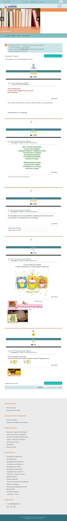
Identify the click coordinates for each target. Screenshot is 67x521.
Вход (18, 35)
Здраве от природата (13, 484)
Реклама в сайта (11, 447)
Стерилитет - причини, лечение (16, 474)
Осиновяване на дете (13, 442)
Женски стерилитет (12, 479)
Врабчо (41, 49)
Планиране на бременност (14, 456)
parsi (33, 198)
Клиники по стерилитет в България (17, 432)
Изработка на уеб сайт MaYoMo (33, 518)
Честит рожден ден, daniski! (19, 83)
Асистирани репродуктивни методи (17, 486)
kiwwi (33, 339)
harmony (33, 247)
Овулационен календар (13, 410)
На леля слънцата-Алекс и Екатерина (18, 176)
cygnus (31, 49)
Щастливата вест (11, 459)
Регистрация (25, 35)
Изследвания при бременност (15, 461)
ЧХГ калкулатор (11, 408)
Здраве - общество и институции (16, 439)
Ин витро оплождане (13, 491)
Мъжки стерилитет (12, 476)
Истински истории (12, 420)
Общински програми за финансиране (17, 437)
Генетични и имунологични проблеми (17, 481)
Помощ (14, 35)
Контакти (33, 2)
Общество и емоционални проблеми (17, 422)
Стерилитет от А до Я (13, 494)
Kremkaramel (33, 71)
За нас (25, 2)
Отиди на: (40, 387)
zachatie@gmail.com (5, 2)
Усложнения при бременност (15, 464)
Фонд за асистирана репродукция (16, 434)
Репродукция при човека (14, 466)
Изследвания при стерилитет (15, 471)
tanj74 (33, 129)
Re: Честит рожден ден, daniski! (20, 141)
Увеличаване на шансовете (14, 469)
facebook (9, 2)
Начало (7, 35)
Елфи (36, 49)
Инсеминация (11, 489)
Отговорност (10, 444)
